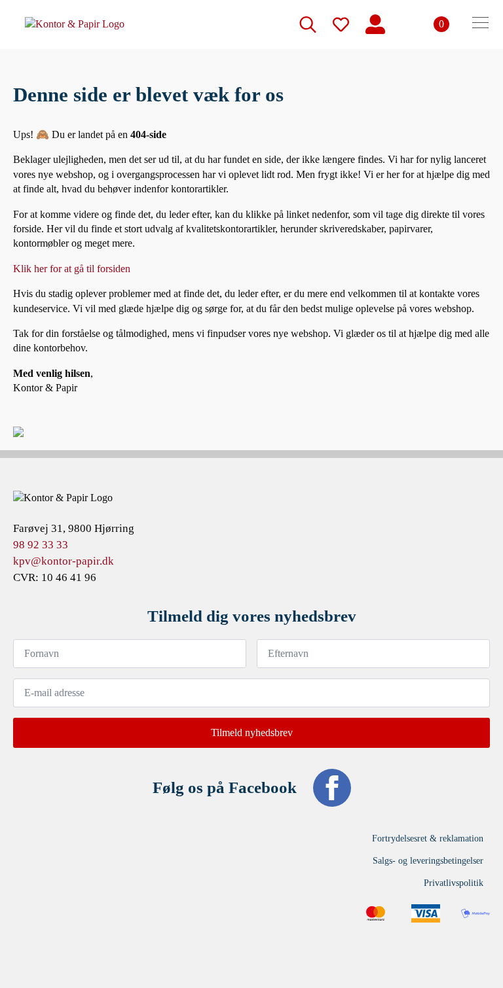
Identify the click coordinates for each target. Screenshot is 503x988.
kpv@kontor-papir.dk (63, 561)
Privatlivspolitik (453, 883)
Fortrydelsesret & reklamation (427, 838)
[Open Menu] (480, 24)
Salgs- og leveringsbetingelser (428, 861)
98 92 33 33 (40, 544)
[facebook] (332, 788)
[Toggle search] (308, 24)
